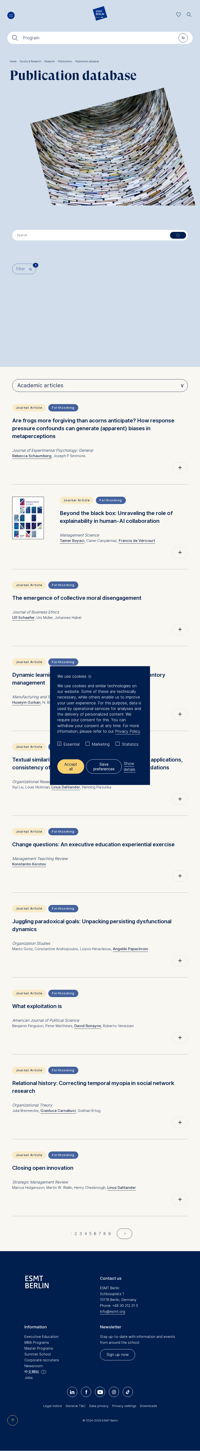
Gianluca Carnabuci (58, 1110)
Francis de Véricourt (137, 540)
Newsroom (33, 1366)
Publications (66, 61)
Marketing (101, 744)
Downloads (148, 1406)
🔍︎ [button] (189, 13)
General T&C (76, 1406)
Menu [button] (11, 15)
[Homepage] (100, 14)
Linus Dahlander (65, 787)
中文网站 (31, 1371)
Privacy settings (124, 1406)
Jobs (28, 1377)
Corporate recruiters (41, 1360)
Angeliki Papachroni (130, 948)
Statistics (130, 744)
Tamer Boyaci (72, 540)
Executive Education (41, 1336)
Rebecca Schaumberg (31, 455)
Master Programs (38, 1348)
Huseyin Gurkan (26, 702)
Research (50, 61)
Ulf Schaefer (23, 617)
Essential (71, 744)
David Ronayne (87, 1025)
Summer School (37, 1354)
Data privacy (99, 1406)
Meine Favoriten (178, 14)
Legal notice (52, 1406)
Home (14, 61)
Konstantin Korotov (29, 864)
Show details (129, 766)
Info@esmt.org (112, 1311)
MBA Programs (36, 1342)
